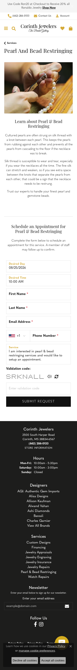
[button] (62, 16)
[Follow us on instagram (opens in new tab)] (41, 624)
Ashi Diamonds (39, 511)
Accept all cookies (52, 660)
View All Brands (38, 526)
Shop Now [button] (49, 7)
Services (11, 43)
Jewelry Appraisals (38, 552)
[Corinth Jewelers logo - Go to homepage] (38, 28)
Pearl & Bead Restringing (38, 572)
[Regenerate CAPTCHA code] (56, 376)
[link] (18, 16)
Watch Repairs (38, 577)
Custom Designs (38, 542)
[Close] (72, 6)
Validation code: (18, 369)
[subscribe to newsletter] (67, 606)
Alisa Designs (38, 496)
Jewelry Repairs (38, 567)
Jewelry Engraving (38, 557)
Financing (39, 547)
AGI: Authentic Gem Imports (38, 491)
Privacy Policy (56, 646)
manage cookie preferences (37, 650)
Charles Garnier (38, 521)
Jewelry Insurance (38, 562)
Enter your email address (38, 598)
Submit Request (38, 401)
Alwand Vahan (38, 506)
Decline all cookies (25, 660)
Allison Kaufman (39, 501)
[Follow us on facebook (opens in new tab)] (35, 624)
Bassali (38, 516)
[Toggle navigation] (5, 28)
